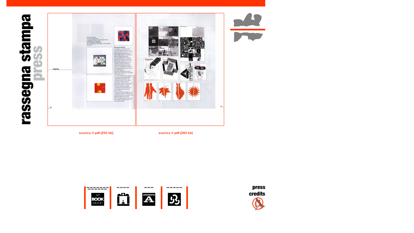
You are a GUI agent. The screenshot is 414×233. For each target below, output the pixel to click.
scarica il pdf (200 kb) (96, 133)
